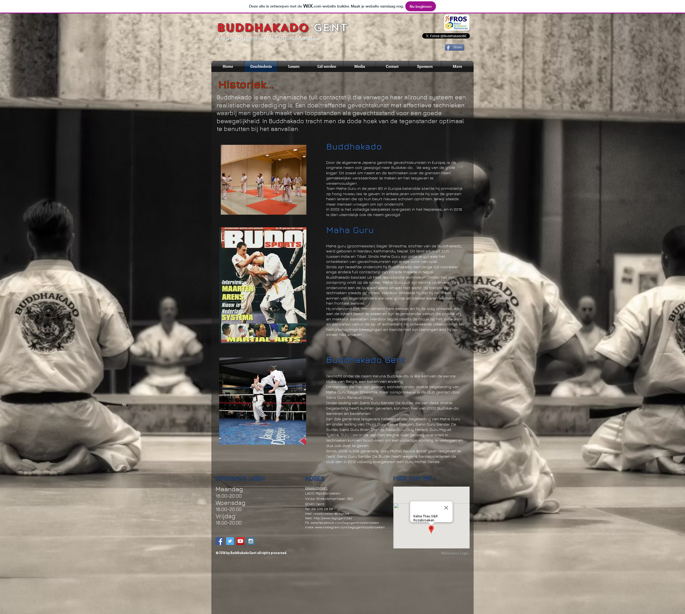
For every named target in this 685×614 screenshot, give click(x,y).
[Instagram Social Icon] (251, 541)
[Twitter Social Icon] (230, 541)
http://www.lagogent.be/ (333, 518)
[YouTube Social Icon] (240, 541)
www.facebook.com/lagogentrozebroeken (345, 522)
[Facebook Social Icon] (219, 541)
